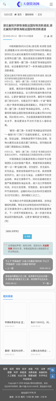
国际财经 (29, 14)
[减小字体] (45, 36)
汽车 (37, 368)
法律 (43, 368)
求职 (49, 368)
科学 (16, 372)
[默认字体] (48, 36)
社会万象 (22, 375)
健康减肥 (32, 375)
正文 (40, 14)
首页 (19, 14)
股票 (5, 368)
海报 (28, 236)
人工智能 (11, 375)
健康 (9, 372)
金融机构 (43, 372)
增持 (18, 368)
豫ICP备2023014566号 (29, 386)
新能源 (23, 372)
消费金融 (32, 372)
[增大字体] (51, 36)
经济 (24, 368)
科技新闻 (27, 379)
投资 (12, 368)
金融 (30, 368)
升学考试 (43, 375)
